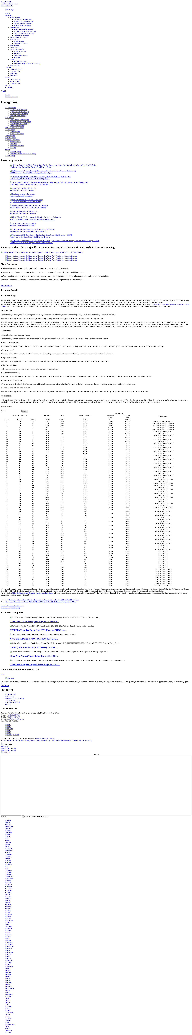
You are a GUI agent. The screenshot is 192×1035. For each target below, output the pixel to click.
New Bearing (14, 65)
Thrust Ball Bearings (21, 35)
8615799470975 (6, 2)
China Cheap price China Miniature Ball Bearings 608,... (30, 179)
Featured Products (41, 738)
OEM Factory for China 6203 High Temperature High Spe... (31, 173)
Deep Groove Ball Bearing (23, 29)
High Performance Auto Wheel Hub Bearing (25, 202)
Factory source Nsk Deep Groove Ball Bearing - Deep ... (30, 237)
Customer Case (15, 71)
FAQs (7, 85)
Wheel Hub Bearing (21, 43)
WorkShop (13, 75)
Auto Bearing (14, 39)
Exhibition (13, 73)
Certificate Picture (16, 69)
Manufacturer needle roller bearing (22, 190)
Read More (5, 686)
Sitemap (52, 738)
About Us (8, 67)
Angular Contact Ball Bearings (25, 31)
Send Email (5, 746)
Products (8, 15)
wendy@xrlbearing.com (9, 4)
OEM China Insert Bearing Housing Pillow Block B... (34, 621)
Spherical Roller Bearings (23, 23)
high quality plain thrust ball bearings (23, 213)
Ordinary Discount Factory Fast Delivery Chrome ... (33, 647)
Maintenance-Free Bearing (45, 593)
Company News (15, 83)
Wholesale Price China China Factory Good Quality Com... (31, 167)
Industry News (15, 81)
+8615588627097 (13, 717)
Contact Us (9, 87)
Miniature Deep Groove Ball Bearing (27, 63)
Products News (15, 79)
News (7, 77)
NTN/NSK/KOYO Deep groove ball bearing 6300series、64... (32, 219)
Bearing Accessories (17, 49)
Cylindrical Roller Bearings (23, 21)
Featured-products (11, 97)
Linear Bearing (15, 47)
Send (2, 674)
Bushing (17, 57)
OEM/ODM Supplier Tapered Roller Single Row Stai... (35, 664)
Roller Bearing (15, 17)
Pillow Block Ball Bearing (19, 37)
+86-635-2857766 (13, 715)
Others (12, 59)
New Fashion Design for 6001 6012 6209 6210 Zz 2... (34, 639)
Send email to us (6, 286)
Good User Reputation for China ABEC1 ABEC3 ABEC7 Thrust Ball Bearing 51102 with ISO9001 (40, 602)
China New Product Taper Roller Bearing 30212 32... (34, 656)
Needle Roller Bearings (22, 25)
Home (7, 13)
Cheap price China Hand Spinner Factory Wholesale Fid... (30, 184)
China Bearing (75, 740)
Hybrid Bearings (20, 61)
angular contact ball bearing (10, 740)
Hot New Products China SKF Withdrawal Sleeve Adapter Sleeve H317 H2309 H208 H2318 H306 (43, 600)
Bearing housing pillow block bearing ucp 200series (28, 207)
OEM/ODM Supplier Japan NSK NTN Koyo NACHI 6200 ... (38, 630)
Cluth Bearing (19, 41)
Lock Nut (17, 53)
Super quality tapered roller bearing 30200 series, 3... (28, 231)
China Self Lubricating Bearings (164, 304)
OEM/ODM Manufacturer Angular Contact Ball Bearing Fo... (31, 243)
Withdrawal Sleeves (21, 55)
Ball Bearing (14, 27)
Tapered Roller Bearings (22, 19)
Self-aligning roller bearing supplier (22, 225)
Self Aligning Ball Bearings (24, 33)
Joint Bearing (14, 45)
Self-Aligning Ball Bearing (40, 740)
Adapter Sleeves (20, 51)
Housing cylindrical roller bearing (21, 196)
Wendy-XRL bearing (8, 748)
